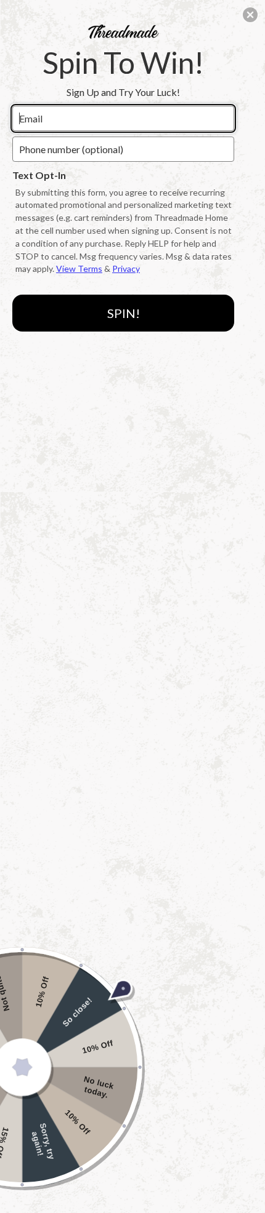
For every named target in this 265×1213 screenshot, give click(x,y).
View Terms (79, 268)
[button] (250, 14)
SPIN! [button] (123, 313)
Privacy (126, 268)
